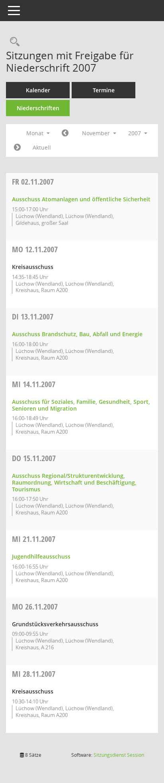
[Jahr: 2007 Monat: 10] (65, 133)
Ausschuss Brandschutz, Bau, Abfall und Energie (77, 334)
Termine (104, 90)
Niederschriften (38, 108)
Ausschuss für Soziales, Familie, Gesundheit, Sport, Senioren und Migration (81, 405)
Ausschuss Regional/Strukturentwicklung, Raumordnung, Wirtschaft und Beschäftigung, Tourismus (74, 482)
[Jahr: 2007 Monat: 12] (17, 147)
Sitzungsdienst (119, 755)
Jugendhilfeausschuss (41, 556)
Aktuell (42, 147)
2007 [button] (135, 133)
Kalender (38, 90)
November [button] (96, 133)
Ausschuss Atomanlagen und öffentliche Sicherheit (81, 199)
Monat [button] (35, 133)
